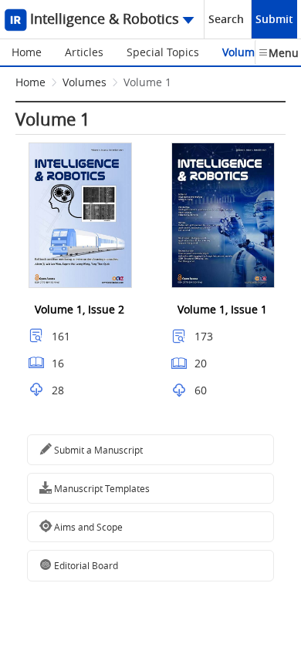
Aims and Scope (87, 527)
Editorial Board (85, 565)
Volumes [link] (85, 82)
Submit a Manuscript (97, 450)
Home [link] (30, 82)
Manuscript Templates (101, 488)
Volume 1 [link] (147, 82)
